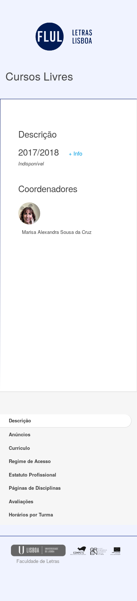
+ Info (75, 153)
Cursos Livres (39, 76)
